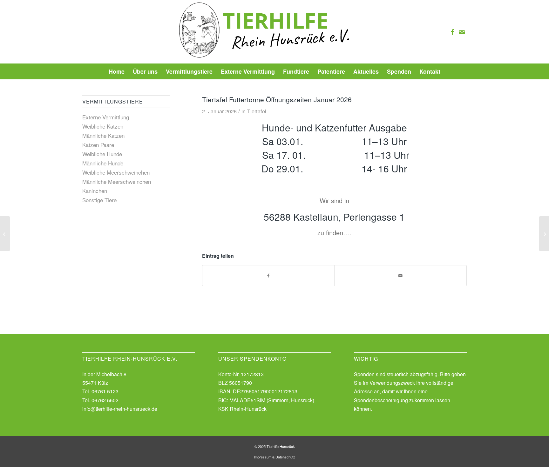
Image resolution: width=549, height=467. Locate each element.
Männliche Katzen (103, 135)
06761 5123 (105, 391)
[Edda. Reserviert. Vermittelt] (5, 233)
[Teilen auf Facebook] (268, 275)
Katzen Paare (98, 145)
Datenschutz (285, 456)
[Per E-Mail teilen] (400, 275)
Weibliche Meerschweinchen (116, 172)
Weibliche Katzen (102, 126)
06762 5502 (105, 400)
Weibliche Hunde (102, 154)
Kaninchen (94, 191)
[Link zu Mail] (462, 32)
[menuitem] (117, 71)
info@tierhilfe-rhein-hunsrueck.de (119, 408)
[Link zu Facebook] (452, 32)
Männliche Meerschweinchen (116, 181)
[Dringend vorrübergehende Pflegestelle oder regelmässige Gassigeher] (544, 233)
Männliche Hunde (102, 163)
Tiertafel (256, 111)
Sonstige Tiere (99, 200)
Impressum (262, 456)
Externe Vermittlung (105, 117)
